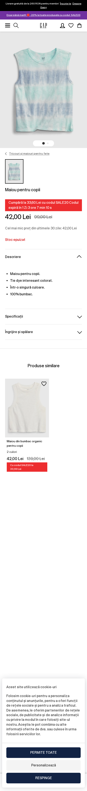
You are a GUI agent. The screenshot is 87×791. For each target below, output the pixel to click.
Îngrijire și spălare (19, 332)
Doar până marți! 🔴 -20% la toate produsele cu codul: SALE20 (43, 15)
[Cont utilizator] (62, 25)
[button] (43, 143)
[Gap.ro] (43, 25)
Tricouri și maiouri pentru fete (29, 153)
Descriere (13, 257)
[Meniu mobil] (7, 25)
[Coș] (79, 25)
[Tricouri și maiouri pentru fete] (6, 153)
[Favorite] (70, 25)
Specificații (14, 316)
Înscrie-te (65, 3)
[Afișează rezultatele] (16, 25)
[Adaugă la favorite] (44, 383)
